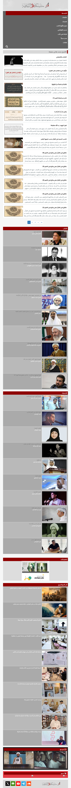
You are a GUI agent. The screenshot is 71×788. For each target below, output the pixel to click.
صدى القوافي (62, 30)
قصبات (64, 21)
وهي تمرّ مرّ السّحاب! (60, 112)
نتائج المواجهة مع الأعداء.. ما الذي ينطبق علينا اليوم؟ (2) (27, 375)
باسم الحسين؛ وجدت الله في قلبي (32, 444)
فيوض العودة (37, 428)
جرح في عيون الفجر (36, 508)
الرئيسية (64, 13)
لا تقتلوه (39, 460)
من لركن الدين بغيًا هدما (35, 524)
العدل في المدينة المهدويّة (34, 343)
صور (62, 773)
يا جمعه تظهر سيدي (36, 540)
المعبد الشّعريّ (37, 492)
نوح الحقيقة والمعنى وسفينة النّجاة (32, 264)
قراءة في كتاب (62, 34)
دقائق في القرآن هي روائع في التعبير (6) (55, 153)
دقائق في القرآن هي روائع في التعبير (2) (55, 207)
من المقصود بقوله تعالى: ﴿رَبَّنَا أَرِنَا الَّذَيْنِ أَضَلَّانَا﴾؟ (28, 295)
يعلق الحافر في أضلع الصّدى (34, 412)
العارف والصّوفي (61, 57)
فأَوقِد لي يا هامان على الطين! (58, 71)
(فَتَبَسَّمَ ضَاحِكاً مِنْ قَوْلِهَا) (59, 84)
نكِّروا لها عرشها (37, 232)
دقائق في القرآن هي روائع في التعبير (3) (55, 194)
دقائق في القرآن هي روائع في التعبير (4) (55, 180)
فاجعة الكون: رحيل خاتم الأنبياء (33, 396)
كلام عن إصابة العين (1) (60, 98)
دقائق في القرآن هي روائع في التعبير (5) (55, 166)
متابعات (64, 17)
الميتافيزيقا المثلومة (36, 248)
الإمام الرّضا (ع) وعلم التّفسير (34, 327)
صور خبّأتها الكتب (61, 25)
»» (41, 222)
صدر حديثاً (64, 38)
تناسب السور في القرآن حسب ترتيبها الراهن (54, 139)
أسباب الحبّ (38, 476)
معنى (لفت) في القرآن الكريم (33, 279)
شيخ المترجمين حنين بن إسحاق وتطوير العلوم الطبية (28, 311)
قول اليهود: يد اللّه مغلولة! (59, 125)
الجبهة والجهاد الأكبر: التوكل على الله (32, 359)
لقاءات (65, 42)
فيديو (62, 749)
